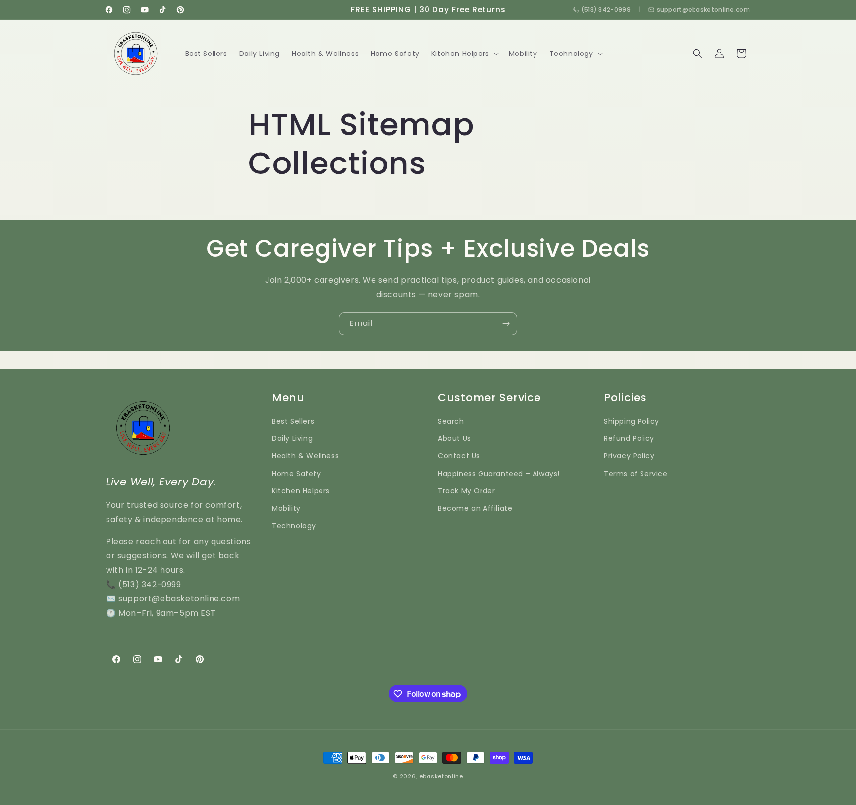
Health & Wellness (305, 456)
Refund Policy (629, 438)
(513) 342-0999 (606, 9)
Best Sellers (293, 421)
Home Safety (296, 474)
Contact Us (459, 456)
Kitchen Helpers (301, 491)
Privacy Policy (629, 456)
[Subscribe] (506, 323)
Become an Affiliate (475, 508)
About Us (454, 438)
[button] (464, 53)
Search (451, 421)
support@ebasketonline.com (703, 9)
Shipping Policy (631, 421)
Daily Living (292, 438)
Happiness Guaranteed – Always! (499, 474)
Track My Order (466, 491)
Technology (294, 526)
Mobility (286, 508)
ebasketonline (441, 776)
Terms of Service (636, 474)
